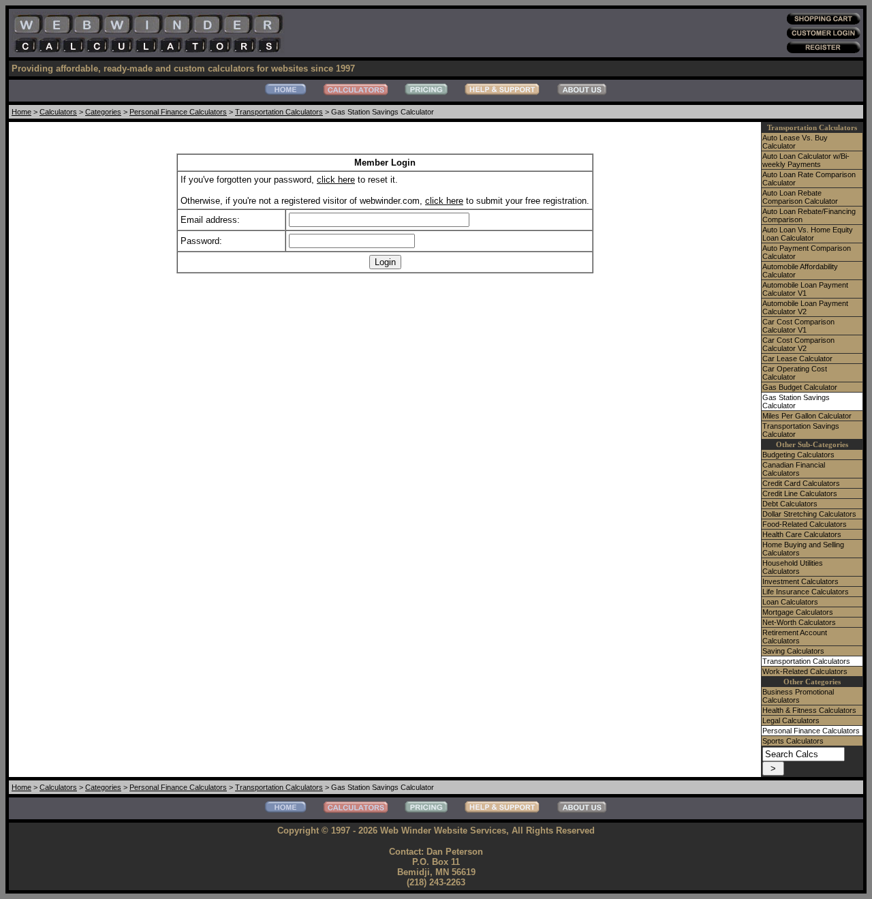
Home (21, 112)
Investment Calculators (800, 581)
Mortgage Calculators (797, 612)
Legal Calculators (791, 720)
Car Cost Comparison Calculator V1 (798, 326)
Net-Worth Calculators (799, 622)
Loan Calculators (790, 602)
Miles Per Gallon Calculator (807, 416)
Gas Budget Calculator (799, 387)
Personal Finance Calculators (178, 112)
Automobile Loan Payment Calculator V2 (805, 307)
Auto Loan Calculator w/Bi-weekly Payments (806, 160)
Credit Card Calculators (801, 483)
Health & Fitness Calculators (809, 710)
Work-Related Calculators (804, 671)
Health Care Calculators (801, 534)
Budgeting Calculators (798, 455)
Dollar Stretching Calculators (809, 514)
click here (336, 179)
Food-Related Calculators (804, 524)
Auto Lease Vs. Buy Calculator (795, 142)
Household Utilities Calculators (792, 567)
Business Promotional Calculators (798, 696)
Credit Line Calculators (799, 493)
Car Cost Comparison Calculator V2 (798, 344)
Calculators (58, 112)
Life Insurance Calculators (805, 592)
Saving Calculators (793, 651)
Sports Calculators (793, 741)
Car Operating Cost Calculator (794, 373)
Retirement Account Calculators (794, 636)
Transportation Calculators (279, 112)
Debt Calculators (790, 504)
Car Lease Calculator (797, 358)
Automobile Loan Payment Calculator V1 (805, 289)
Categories (103, 112)
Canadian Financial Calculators (793, 469)
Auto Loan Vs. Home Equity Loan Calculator (807, 234)
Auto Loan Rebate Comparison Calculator (800, 197)
